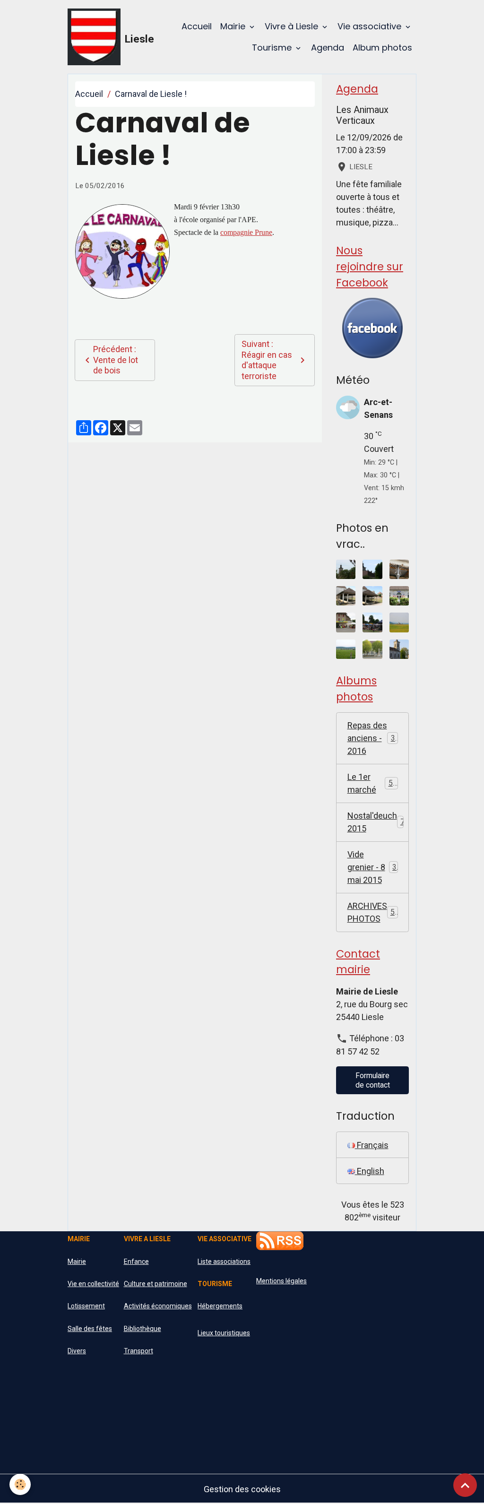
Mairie (234, 26)
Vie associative (370, 26)
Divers (77, 1351)
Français (372, 1145)
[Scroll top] (465, 1485)
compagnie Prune (246, 232)
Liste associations (224, 1261)
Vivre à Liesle (292, 26)
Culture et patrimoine (155, 1284)
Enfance (136, 1261)
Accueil (197, 26)
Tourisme (273, 47)
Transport (138, 1351)
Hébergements (220, 1306)
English (369, 1171)
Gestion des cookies (242, 1489)
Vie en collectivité (93, 1284)
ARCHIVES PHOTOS (375, 912)
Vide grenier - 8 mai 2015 (372, 867)
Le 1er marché (372, 783)
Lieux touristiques (224, 1333)
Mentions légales (281, 1281)
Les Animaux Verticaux (362, 115)
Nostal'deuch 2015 (378, 822)
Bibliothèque (142, 1328)
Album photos (382, 47)
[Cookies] (20, 1484)
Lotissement (86, 1306)
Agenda (327, 47)
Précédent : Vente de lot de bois (115, 359)
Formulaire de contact (372, 1080)
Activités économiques (158, 1306)
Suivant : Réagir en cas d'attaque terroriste (267, 360)
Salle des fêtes (90, 1328)
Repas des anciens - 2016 (373, 738)
